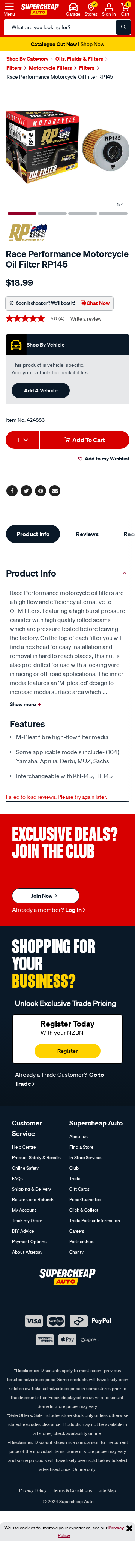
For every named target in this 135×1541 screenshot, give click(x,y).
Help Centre (24, 1147)
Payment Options (29, 1241)
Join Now (42, 895)
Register (67, 1050)
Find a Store (81, 1147)
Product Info (33, 534)
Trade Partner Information (94, 1220)
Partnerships (81, 1241)
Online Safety (25, 1168)
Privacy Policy (32, 1490)
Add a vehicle (41, 390)
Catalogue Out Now (67, 44)
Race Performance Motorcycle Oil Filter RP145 (59, 76)
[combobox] (22, 440)
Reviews (87, 534)
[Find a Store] (91, 6)
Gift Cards (79, 1189)
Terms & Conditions (72, 1490)
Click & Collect (83, 1210)
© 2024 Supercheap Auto (68, 1501)
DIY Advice (23, 1231)
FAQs (17, 1178)
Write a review (85, 319)
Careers (76, 1231)
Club (74, 1168)
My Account (24, 1210)
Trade (74, 1178)
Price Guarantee (85, 1199)
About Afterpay (27, 1252)
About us (78, 1136)
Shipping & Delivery (31, 1189)
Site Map (107, 1490)
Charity (76, 1252)
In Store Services (85, 1157)
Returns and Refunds (33, 1199)
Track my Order (27, 1220)
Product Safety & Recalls (36, 1157)
